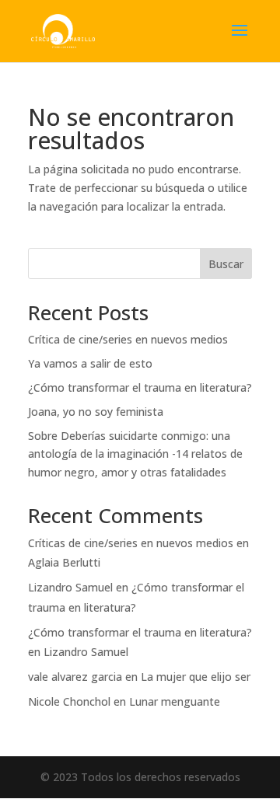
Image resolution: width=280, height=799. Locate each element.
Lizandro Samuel (70, 587)
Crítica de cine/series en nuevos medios (128, 339)
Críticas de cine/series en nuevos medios (130, 543)
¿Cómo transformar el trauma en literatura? (140, 387)
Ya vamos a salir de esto (90, 363)
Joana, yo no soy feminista (95, 411)
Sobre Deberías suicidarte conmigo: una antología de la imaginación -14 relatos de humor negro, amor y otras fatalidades (135, 454)
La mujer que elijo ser (195, 676)
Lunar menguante (174, 701)
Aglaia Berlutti (64, 562)
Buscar (225, 263)
